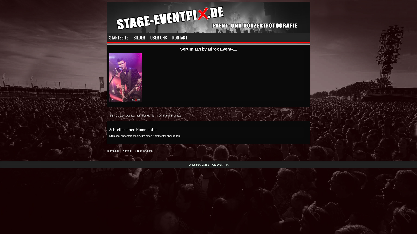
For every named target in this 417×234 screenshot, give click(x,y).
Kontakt (179, 37)
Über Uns (158, 37)
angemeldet (128, 136)
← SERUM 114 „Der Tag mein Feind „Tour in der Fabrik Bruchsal (144, 115)
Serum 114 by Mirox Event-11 (208, 49)
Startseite (118, 37)
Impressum (113, 151)
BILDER (139, 37)
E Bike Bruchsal (144, 151)
